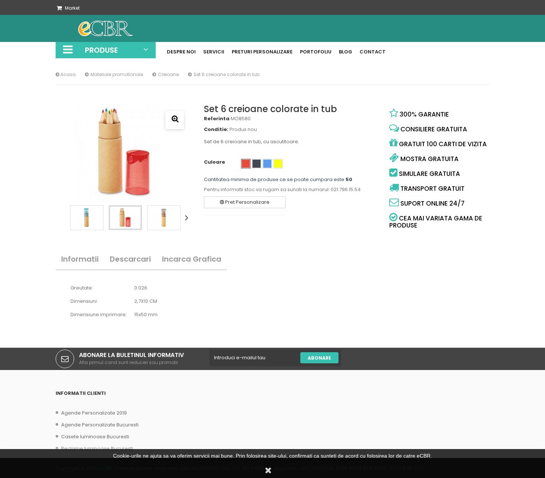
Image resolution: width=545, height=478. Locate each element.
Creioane (168, 74)
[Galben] (278, 164)
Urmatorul (188, 217)
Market (72, 8)
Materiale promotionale (116, 74)
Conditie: (216, 129)
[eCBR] (117, 28)
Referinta (216, 118)
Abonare (319, 358)
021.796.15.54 (346, 189)
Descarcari (130, 259)
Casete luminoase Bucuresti (95, 436)
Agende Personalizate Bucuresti (100, 424)
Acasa (67, 74)
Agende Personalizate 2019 (94, 412)
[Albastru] (267, 164)
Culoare (215, 162)
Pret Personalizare (247, 202)
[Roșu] (246, 164)
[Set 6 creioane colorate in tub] (86, 218)
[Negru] (256, 164)
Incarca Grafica (191, 259)
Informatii (80, 259)
